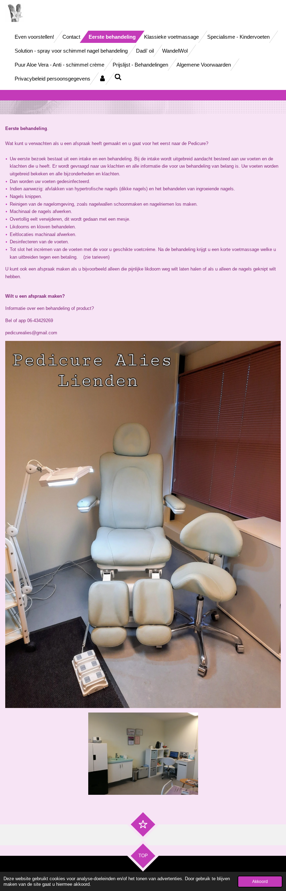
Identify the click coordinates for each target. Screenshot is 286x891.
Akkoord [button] (260, 881)
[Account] (102, 79)
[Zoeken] (118, 77)
